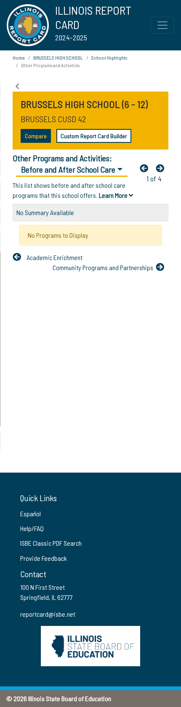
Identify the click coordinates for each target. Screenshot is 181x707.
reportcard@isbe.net (47, 614)
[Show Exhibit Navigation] (17, 86)
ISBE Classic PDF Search (51, 543)
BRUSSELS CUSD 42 (53, 119)
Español (30, 514)
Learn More (114, 195)
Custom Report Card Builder (94, 135)
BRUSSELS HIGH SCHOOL (58, 57)
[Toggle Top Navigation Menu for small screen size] (162, 25)
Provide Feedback (43, 558)
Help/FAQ (32, 528)
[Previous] (146, 168)
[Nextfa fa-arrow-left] (162, 168)
